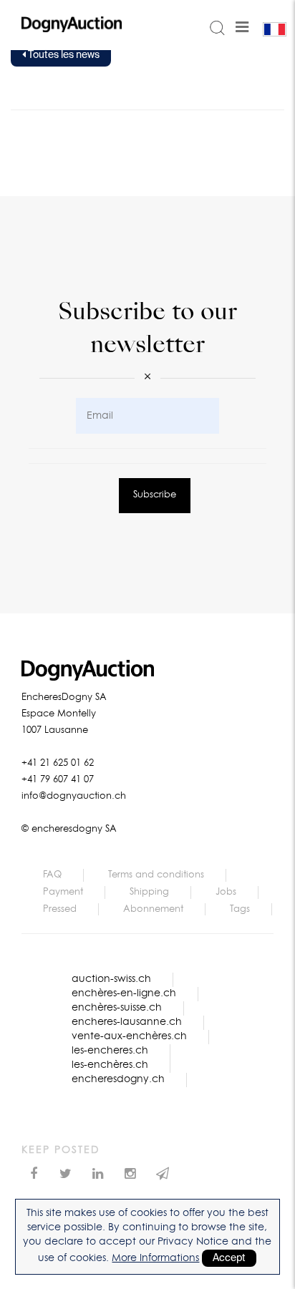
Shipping (149, 892)
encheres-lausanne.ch (127, 1022)
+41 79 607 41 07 (57, 779)
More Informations (155, 1258)
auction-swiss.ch (111, 979)
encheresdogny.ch (118, 1079)
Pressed (60, 909)
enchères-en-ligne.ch (124, 993)
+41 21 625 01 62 (57, 763)
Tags (240, 909)
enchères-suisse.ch (117, 1008)
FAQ (52, 875)
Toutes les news (63, 55)
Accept (229, 1258)
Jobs (226, 892)
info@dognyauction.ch (73, 796)
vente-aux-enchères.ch (129, 1036)
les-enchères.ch (110, 1065)
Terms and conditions (156, 875)
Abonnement (153, 909)
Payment (63, 892)
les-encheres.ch (110, 1051)
